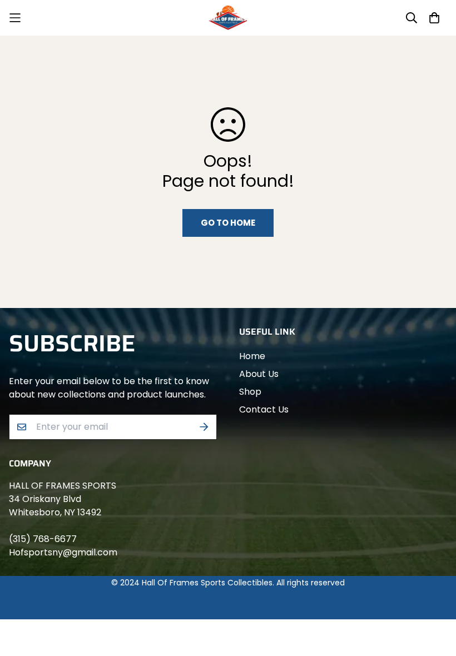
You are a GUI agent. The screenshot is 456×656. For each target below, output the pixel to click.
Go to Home (228, 222)
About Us (259, 373)
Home (252, 356)
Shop (250, 391)
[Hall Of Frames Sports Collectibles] (228, 18)
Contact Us (264, 409)
